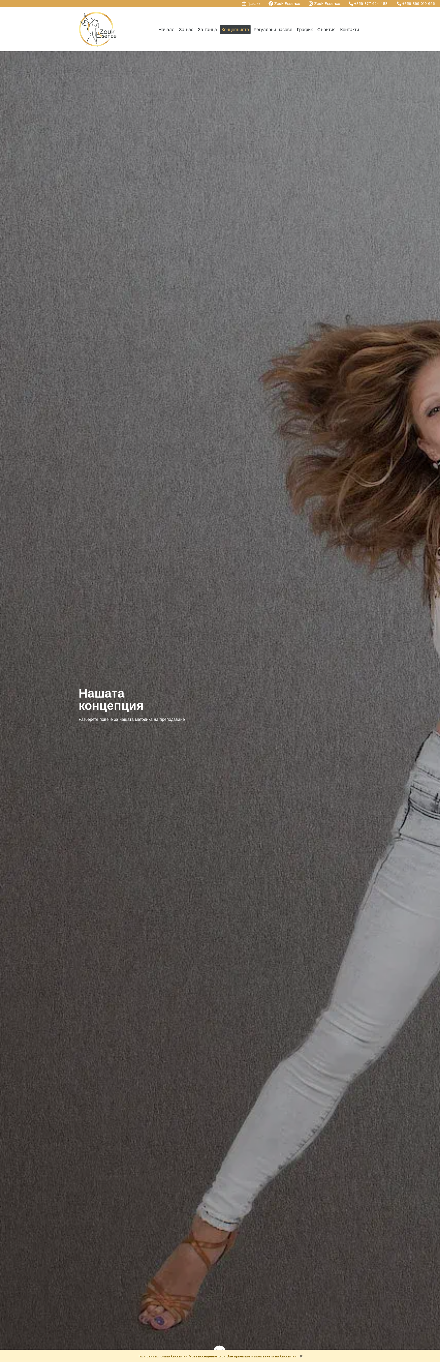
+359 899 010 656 (418, 3)
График (254, 3)
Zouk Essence (287, 3)
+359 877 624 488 (371, 3)
